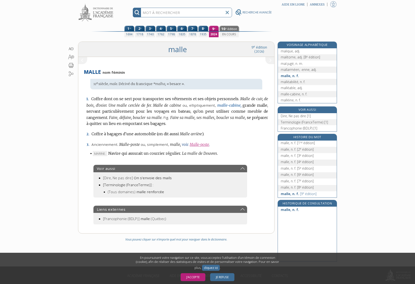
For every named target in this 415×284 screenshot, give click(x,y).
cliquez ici (211, 268)
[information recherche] (137, 12)
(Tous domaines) (136, 191)
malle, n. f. (290, 76)
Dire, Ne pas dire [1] (296, 116)
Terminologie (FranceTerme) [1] (304, 122)
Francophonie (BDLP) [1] (299, 128)
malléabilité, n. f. (293, 82)
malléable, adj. (292, 88)
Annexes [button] (317, 4)
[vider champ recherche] (227, 12)
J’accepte (193, 277)
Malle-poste (199, 144)
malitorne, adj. (300, 57)
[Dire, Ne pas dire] (137, 177)
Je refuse (222, 277)
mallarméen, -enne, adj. (299, 69)
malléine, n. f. (291, 100)
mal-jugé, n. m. (292, 63)
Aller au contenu (96, 4)
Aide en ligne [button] (293, 4)
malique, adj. (290, 51)
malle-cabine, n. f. (294, 94)
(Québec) (134, 218)
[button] (71, 49)
